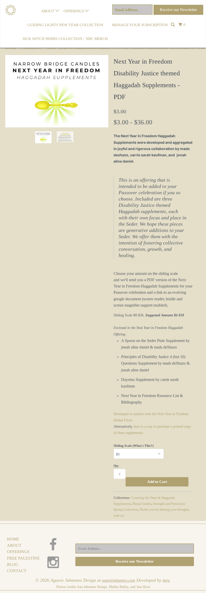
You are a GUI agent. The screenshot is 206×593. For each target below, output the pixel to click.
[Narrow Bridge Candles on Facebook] (56, 544)
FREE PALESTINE (23, 558)
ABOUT (48, 11)
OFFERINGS (74, 11)
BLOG (12, 564)
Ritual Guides (142, 504)
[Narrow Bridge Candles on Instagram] (56, 562)
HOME (13, 539)
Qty (116, 466)
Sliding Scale (153, 445)
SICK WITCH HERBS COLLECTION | (53, 39)
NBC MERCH (97, 39)
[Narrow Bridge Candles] (9, 4)
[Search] (173, 25)
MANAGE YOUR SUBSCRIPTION (140, 25)
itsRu (166, 580)
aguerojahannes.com (118, 580)
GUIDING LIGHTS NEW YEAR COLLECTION (65, 25)
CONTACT (16, 571)
